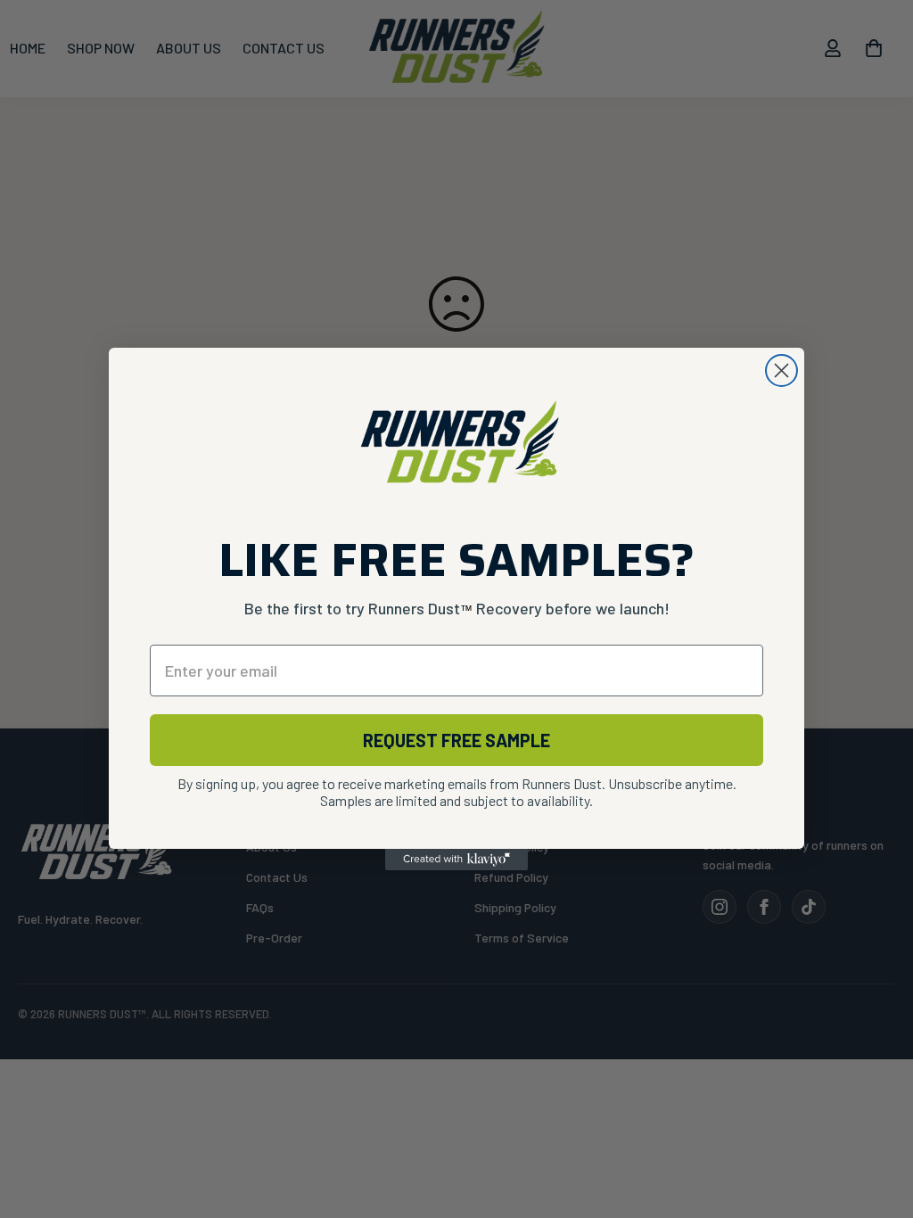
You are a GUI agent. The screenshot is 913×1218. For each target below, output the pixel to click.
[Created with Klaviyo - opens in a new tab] (456, 859)
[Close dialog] (781, 370)
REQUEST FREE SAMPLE (456, 740)
